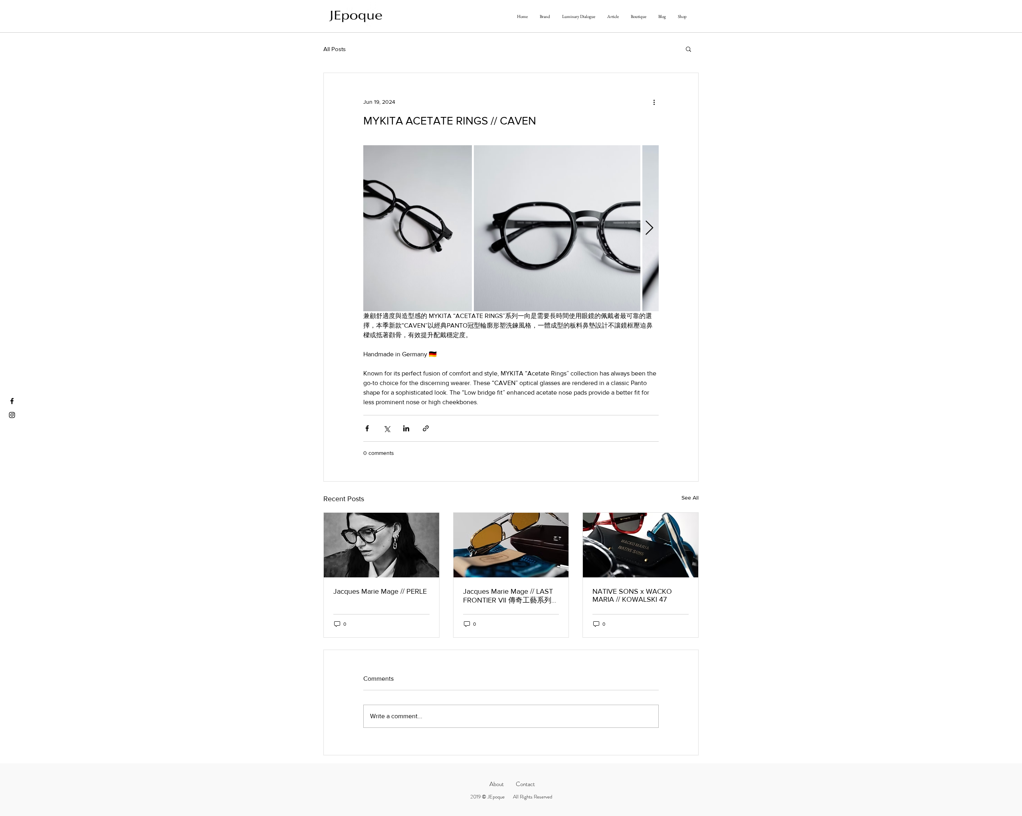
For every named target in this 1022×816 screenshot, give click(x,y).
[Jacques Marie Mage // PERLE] (381, 545)
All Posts (334, 48)
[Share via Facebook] (367, 428)
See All (690, 497)
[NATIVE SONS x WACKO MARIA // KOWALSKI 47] (640, 545)
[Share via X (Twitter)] (386, 428)
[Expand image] (417, 228)
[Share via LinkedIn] (406, 428)
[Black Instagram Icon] (12, 415)
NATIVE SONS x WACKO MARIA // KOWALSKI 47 (632, 595)
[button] (688, 48)
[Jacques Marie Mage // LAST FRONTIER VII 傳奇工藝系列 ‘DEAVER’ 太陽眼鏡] (511, 545)
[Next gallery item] (649, 228)
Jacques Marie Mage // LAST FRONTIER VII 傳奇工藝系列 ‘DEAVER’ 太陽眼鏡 (508, 596)
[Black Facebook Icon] (12, 401)
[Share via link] (426, 428)
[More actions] (654, 102)
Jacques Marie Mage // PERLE (380, 591)
